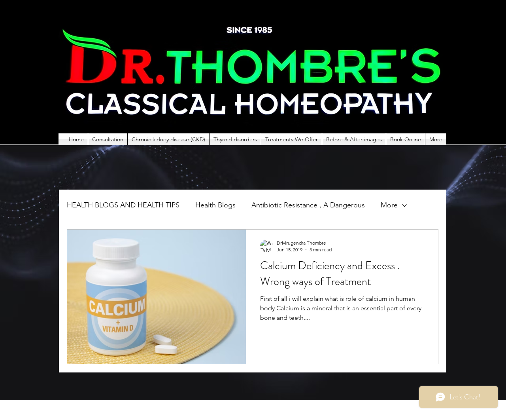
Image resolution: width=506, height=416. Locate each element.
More (389, 205)
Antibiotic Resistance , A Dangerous (308, 205)
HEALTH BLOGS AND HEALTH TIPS (123, 205)
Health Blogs (215, 205)
